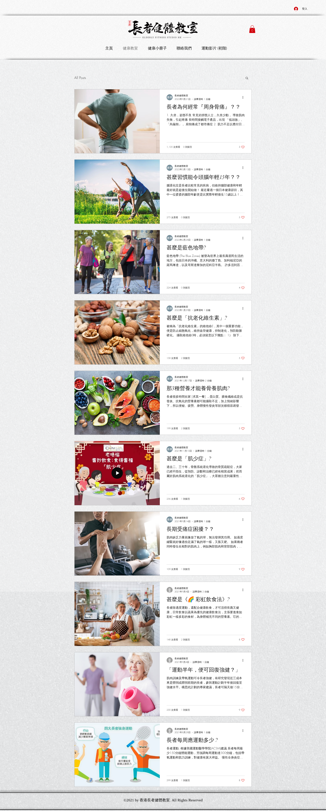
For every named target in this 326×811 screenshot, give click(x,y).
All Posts (80, 77)
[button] (252, 29)
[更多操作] (244, 97)
